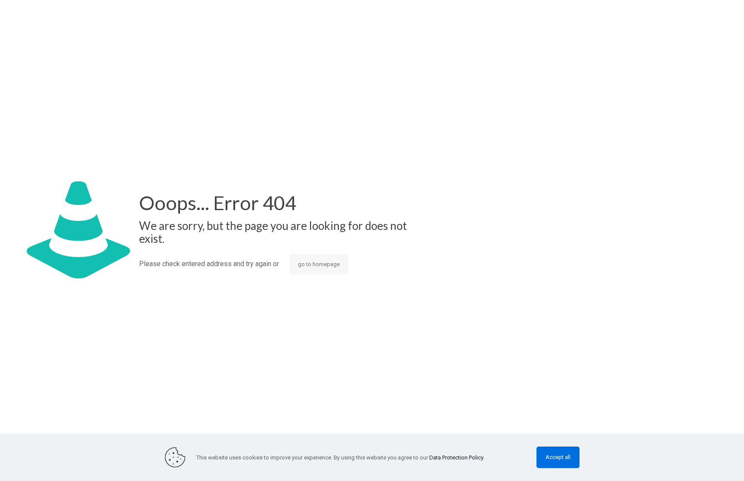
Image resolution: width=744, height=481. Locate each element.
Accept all (558, 457)
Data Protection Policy (456, 457)
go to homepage (319, 264)
